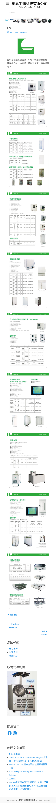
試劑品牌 (13, 652)
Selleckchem (14, 754)
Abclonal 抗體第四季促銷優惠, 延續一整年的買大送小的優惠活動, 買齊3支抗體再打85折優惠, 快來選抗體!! (28, 785)
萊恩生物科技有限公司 (29, 4)
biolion (24, 33)
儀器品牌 (13, 615)
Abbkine (12, 779)
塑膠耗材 (13, 656)
